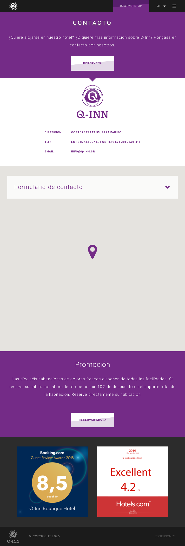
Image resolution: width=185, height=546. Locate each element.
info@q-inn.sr (83, 151)
